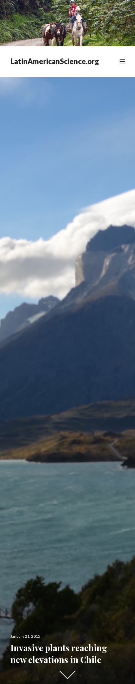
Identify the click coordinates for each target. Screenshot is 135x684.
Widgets (122, 68)
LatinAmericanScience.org (54, 61)
